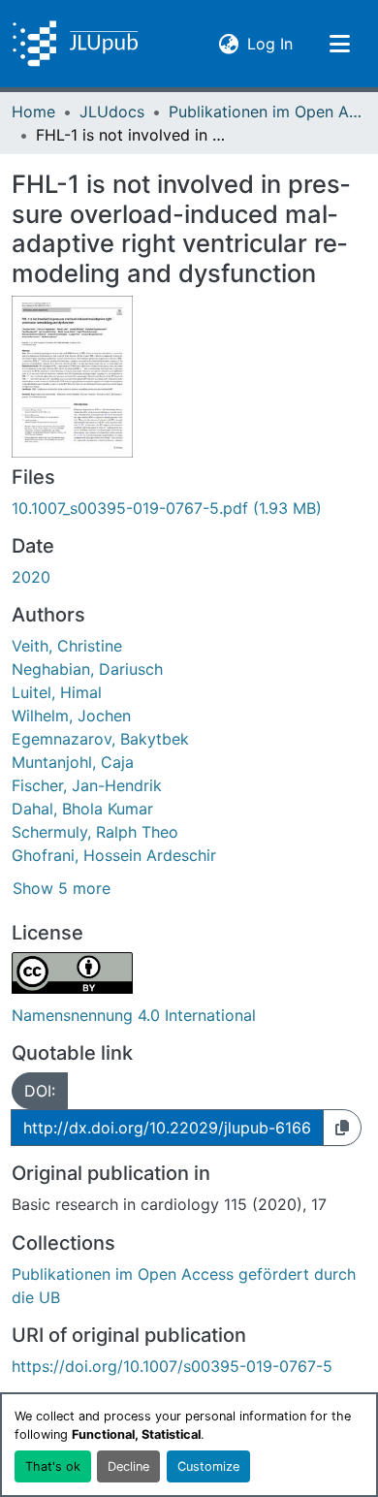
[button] (75, 43)
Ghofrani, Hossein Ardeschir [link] (114, 855)
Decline (128, 1466)
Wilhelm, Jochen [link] (71, 715)
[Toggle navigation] (339, 43)
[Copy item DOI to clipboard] (342, 1127)
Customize (208, 1466)
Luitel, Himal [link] (57, 692)
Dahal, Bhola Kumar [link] (82, 808)
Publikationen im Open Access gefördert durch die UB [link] (265, 111)
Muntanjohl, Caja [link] (73, 762)
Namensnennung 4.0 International (134, 1015)
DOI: (39, 1090)
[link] (189, 508)
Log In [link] (270, 43)
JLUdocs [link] (111, 111)
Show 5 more (61, 888)
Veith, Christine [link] (67, 645)
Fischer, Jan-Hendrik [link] (87, 785)
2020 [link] (31, 577)
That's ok (52, 1466)
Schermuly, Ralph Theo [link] (95, 832)
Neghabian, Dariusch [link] (87, 669)
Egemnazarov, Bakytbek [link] (100, 738)
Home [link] (33, 111)
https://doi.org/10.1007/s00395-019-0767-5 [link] (172, 1366)
